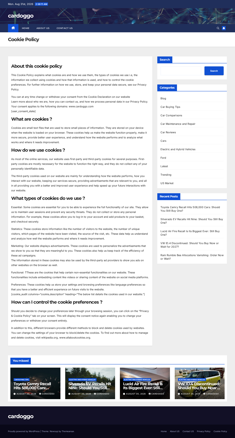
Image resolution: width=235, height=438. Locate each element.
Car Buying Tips (170, 106)
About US (43, 28)
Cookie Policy (220, 431)
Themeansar (68, 431)
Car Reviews (168, 132)
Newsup (54, 431)
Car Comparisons (171, 115)
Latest (164, 166)
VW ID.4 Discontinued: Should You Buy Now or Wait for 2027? (199, 388)
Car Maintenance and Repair (178, 123)
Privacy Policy (203, 431)
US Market (167, 183)
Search (165, 59)
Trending (166, 174)
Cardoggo (48, 394)
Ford (163, 157)
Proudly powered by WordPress (24, 431)
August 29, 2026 (191, 394)
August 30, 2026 (27, 394)
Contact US (65, 28)
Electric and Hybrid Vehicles (178, 149)
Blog (163, 98)
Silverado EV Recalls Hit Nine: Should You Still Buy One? (89, 388)
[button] (218, 28)
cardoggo (20, 15)
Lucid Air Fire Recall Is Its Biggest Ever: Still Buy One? (143, 388)
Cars (163, 140)
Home (25, 28)
